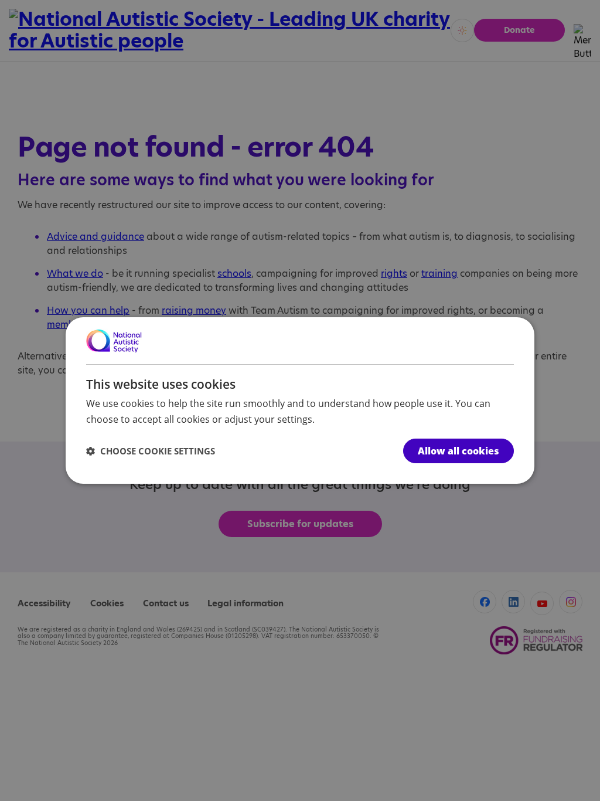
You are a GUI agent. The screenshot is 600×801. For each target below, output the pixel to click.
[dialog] (300, 400)
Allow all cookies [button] (458, 450)
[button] (150, 450)
